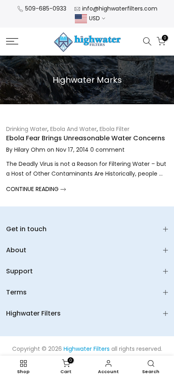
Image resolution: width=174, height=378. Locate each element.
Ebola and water (73, 129)
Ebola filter (114, 129)
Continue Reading (33, 189)
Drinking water (26, 129)
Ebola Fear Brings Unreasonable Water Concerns (85, 138)
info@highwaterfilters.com (119, 8)
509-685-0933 (45, 8)
